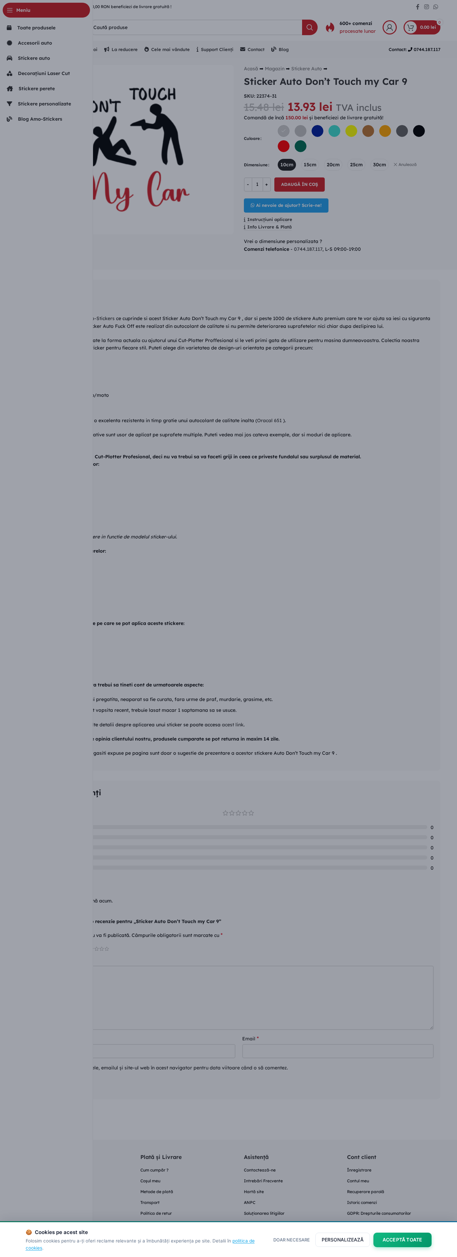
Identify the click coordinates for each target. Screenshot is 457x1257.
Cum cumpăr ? (154, 1170)
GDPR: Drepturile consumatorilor (379, 1213)
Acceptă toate (402, 1239)
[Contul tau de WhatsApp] (435, 7)
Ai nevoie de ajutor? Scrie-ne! (289, 205)
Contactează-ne (260, 1170)
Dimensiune (256, 164)
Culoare (252, 138)
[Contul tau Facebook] (418, 7)
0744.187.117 (308, 249)
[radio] (284, 131)
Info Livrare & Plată (269, 226)
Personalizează (343, 1239)
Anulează (407, 164)
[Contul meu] (389, 27)
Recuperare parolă (365, 1191)
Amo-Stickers (99, 318)
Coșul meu (150, 1180)
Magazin (274, 69)
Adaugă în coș (299, 184)
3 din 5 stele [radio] (96, 948)
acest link (233, 725)
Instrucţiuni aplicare (269, 219)
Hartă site (254, 1191)
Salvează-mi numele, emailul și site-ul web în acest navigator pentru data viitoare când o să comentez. (169, 1068)
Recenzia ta (59, 960)
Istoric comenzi (362, 1202)
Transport (150, 1202)
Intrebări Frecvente (263, 1180)
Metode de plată (156, 1191)
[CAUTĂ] (310, 27)
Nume (52, 1038)
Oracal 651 (270, 420)
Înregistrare (359, 1170)
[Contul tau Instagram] (426, 7)
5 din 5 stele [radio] (106, 948)
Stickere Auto (306, 69)
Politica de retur (156, 1213)
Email (250, 1038)
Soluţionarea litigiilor (264, 1213)
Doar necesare (291, 1239)
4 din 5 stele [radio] (101, 948)
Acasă (251, 69)
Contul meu (358, 1180)
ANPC (249, 1202)
